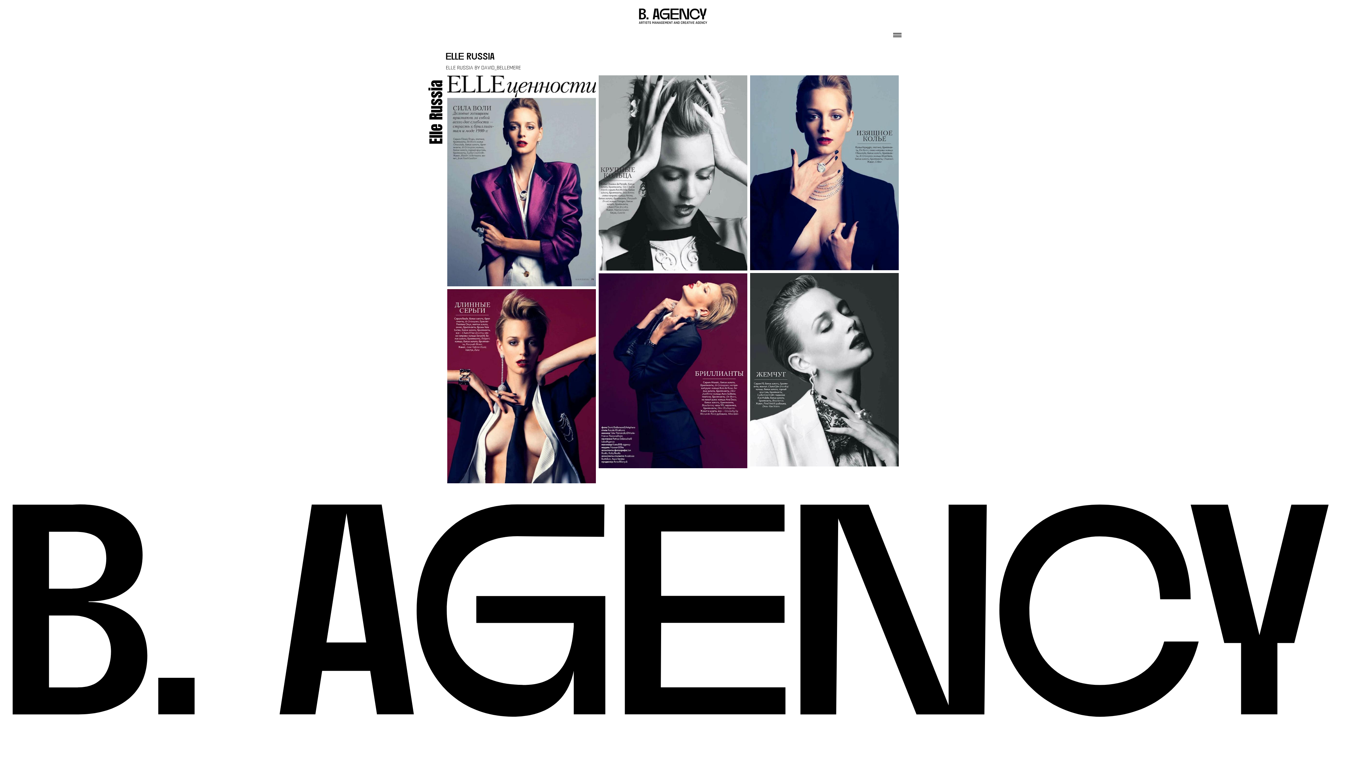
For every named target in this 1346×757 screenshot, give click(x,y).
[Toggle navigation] (897, 33)
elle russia (470, 57)
